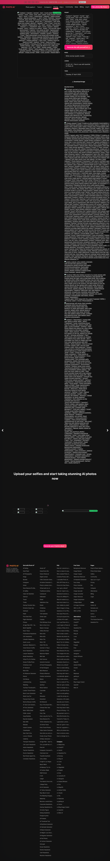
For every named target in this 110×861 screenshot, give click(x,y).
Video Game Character (46, 730)
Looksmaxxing (27, 682)
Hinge (24, 576)
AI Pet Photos (43, 838)
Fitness (25, 622)
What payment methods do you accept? (68, 656)
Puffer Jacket (27, 713)
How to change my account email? (66, 687)
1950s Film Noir (44, 630)
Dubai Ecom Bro (44, 571)
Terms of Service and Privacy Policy (12, 571)
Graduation (43, 682)
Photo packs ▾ (30, 7)
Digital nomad (44, 576)
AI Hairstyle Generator (46, 827)
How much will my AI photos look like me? (68, 670)
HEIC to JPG (77, 608)
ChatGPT (76, 622)
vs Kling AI (60, 758)
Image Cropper (78, 574)
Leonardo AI (77, 650)
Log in (87, 7)
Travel (24, 599)
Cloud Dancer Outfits (29, 648)
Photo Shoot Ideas (96, 571)
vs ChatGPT (60, 747)
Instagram (26, 582)
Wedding (25, 685)
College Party (43, 784)
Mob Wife (25, 721)
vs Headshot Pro (61, 753)
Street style (43, 616)
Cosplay (42, 619)
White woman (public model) (75, 56)
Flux (75, 659)
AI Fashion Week (44, 770)
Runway (76, 630)
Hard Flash (26, 571)
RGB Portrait (43, 773)
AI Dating (25, 568)
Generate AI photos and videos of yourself (68, 594)
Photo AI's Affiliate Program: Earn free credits (69, 596)
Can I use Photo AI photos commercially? (68, 690)
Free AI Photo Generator (97, 568)
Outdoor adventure (45, 676)
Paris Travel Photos (45, 727)
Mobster (25, 724)
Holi (41, 693)
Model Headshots (28, 656)
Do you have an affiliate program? (66, 639)
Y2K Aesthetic (44, 613)
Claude (76, 667)
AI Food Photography (46, 665)
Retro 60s (26, 670)
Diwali (41, 599)
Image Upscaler (78, 591)
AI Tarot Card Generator (29, 704)
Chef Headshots (44, 852)
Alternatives (77, 616)
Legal (92, 596)
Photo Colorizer (78, 585)
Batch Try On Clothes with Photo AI (66, 642)
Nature (25, 676)
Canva (75, 679)
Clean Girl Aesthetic (28, 594)
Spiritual (42, 685)
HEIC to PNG (77, 611)
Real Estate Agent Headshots (31, 756)
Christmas (42, 608)
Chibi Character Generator (47, 579)
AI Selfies (25, 591)
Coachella (42, 690)
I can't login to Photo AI (63, 625)
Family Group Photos (45, 736)
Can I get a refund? (62, 588)
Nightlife (42, 710)
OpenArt (76, 685)
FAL (75, 670)
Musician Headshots (45, 855)
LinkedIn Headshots (28, 639)
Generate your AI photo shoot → (55, 546)
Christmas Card (27, 665)
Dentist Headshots (45, 849)
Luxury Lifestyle (27, 736)
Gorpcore (42, 611)
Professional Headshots (29, 633)
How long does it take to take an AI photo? (69, 707)
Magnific (76, 662)
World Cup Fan (27, 696)
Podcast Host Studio (29, 699)
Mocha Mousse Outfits (29, 702)
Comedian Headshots (29, 758)
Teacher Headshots (28, 750)
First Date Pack (27, 616)
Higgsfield (76, 642)
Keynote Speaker (28, 719)
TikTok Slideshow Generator (48, 721)
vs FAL (58, 795)
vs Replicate (60, 798)
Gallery (92, 574)
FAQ (58, 565)
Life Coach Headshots (29, 744)
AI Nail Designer (44, 667)
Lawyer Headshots (28, 653)
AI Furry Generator (28, 707)
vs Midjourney (61, 744)
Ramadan (42, 696)
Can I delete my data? (63, 605)
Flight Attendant (27, 619)
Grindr (24, 585)
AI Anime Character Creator (47, 582)
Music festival (44, 687)
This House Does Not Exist (98, 619)
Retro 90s (42, 633)
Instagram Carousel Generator (48, 750)
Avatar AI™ (43, 568)
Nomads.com (94, 608)
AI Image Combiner (79, 605)
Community (69, 7)
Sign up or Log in (95, 579)
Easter (41, 605)
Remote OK (94, 611)
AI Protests (43, 818)
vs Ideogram (60, 778)
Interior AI (93, 605)
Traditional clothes (45, 591)
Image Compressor (79, 599)
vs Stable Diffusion (62, 781)
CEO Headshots (27, 636)
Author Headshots (28, 747)
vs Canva (59, 804)
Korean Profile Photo (28, 662)
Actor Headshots (27, 650)
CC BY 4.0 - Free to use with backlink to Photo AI (78, 65)
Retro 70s (42, 639)
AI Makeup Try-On (45, 767)
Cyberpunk (43, 594)
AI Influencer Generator (29, 673)
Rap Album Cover (45, 793)
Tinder (25, 602)
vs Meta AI (60, 813)
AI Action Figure (44, 810)
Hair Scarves (43, 659)
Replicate (76, 673)
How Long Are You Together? (48, 716)
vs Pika (59, 764)
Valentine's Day (44, 602)
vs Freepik (60, 770)
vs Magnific (60, 787)
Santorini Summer (45, 662)
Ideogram (76, 653)
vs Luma (59, 761)
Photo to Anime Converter (47, 585)
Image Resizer (78, 571)
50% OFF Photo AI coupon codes (66, 582)
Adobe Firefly (77, 665)
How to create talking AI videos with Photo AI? (70, 667)
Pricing (56, 7)
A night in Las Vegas (45, 761)
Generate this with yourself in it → (78, 47)
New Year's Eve (27, 733)
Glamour (25, 596)
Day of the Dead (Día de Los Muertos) (50, 704)
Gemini (75, 625)
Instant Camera (27, 727)
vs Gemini (59, 750)
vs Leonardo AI (61, 776)
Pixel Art (42, 747)
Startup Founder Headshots (30, 605)
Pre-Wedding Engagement (47, 795)
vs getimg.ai (60, 801)
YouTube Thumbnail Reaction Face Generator (35, 687)
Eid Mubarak (43, 702)
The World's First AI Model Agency (49, 781)
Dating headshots (45, 813)
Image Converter (78, 594)
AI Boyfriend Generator (46, 824)
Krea (75, 648)
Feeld (24, 613)
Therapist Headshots (29, 741)
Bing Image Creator (79, 682)
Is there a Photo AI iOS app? (65, 628)
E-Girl (41, 776)
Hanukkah (43, 699)
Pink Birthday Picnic (45, 622)
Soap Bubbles (27, 716)
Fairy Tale (42, 713)
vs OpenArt (60, 810)
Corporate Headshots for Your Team (50, 804)
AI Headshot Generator (80, 579)
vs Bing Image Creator (63, 807)
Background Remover (80, 568)
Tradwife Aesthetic (45, 756)
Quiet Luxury (26, 642)
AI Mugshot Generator (46, 835)
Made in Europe (44, 628)
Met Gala (42, 656)
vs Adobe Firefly (61, 790)
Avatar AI (9, 570)
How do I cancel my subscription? (66, 568)
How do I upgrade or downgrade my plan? (69, 727)
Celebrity (25, 739)
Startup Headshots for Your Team (49, 807)
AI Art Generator (44, 787)
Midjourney (77, 619)
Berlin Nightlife (27, 628)
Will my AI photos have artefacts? (66, 730)
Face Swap (77, 582)
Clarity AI (93, 616)
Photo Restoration (79, 588)
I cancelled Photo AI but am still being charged (70, 579)
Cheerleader (26, 730)
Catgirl (42, 778)
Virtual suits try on (45, 588)
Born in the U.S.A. (45, 625)
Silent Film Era (44, 645)
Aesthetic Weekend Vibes (30, 645)
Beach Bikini (43, 764)
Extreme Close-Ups (28, 608)
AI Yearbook (26, 667)
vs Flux (59, 784)
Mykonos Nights (44, 653)
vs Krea (59, 773)
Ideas (76, 7)
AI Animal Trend (44, 724)
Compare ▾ (47, 7)
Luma (75, 636)
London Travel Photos (29, 690)
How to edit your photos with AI (65, 659)
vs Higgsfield (60, 767)
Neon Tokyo (26, 630)
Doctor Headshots (28, 753)
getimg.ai (76, 676)
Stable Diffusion (78, 656)
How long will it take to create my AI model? (69, 673)
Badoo (41, 679)
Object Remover (78, 596)
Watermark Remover (79, 576)
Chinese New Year (45, 707)
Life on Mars (43, 758)
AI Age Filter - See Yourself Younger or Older (52, 741)
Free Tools (77, 565)
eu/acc (92, 613)
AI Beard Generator (45, 830)
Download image (79, 81)
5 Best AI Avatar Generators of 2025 (67, 645)
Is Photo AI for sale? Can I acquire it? (67, 619)
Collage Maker (78, 602)
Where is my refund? (62, 665)
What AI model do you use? (64, 599)
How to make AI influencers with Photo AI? (68, 630)
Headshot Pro (77, 628)
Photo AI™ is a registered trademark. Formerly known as (12, 569)
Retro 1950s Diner (28, 710)
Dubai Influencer (44, 574)
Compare (59, 741)
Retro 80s (42, 636)
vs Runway (60, 756)
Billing (82, 7)
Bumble (25, 579)
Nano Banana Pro (45, 719)
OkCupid (42, 844)
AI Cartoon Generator (46, 841)
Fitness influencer (45, 673)
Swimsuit (25, 611)
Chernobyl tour (44, 753)
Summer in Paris (44, 650)
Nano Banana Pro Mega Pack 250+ (33, 588)
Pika (75, 639)
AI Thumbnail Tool (45, 821)
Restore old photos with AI (64, 636)
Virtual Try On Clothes (29, 659)
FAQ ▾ (61, 7)
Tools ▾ (39, 7)
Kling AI (76, 633)
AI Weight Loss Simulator (47, 832)
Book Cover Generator (29, 693)
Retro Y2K (42, 642)
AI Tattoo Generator (45, 790)
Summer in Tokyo (45, 648)
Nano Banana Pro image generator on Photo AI (70, 650)
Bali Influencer (44, 670)
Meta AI (76, 687)
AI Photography (27, 574)
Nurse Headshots (45, 847)
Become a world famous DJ (47, 801)
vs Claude (59, 793)
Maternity (42, 798)
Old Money (26, 679)
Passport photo (44, 815)
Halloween (43, 596)
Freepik (76, 645)
